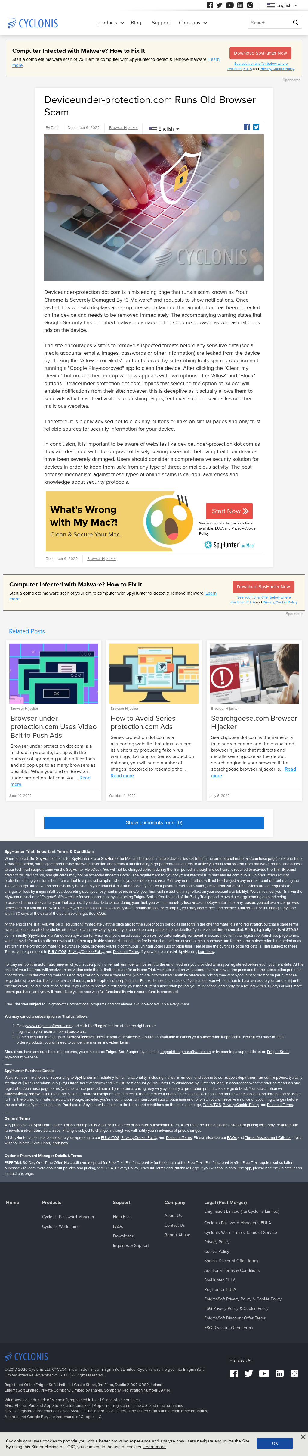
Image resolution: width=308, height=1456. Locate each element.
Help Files (122, 1216)
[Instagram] (250, 5)
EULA (247, 69)
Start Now (226, 511)
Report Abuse (177, 1234)
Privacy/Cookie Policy (277, 69)
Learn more (154, 1446)
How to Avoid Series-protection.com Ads (144, 722)
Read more (122, 776)
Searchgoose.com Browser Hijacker (254, 722)
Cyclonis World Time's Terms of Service (240, 1232)
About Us (173, 1215)
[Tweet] (256, 127)
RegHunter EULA (220, 1289)
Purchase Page (186, 1168)
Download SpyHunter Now (260, 53)
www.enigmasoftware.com (49, 1026)
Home (12, 1203)
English (166, 129)
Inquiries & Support (131, 1245)
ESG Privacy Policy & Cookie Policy (236, 1308)
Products (107, 23)
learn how (206, 951)
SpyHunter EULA (220, 1280)
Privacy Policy (126, 1168)
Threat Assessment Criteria (268, 1137)
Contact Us (175, 1225)
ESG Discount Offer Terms (228, 1327)
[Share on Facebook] (247, 127)
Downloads (123, 1236)
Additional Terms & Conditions (232, 1270)
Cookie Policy (216, 1251)
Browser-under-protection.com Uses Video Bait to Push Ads (54, 727)
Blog (136, 23)
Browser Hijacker (123, 127)
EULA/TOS (57, 951)
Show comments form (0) (154, 822)
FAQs (101, 913)
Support (161, 23)
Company (189, 23)
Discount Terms (126, 951)
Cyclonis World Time (61, 1226)
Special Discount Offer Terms (231, 1260)
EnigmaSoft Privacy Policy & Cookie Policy (243, 1299)
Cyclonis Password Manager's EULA (237, 1222)
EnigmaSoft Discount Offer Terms (235, 1318)
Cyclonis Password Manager (68, 1216)
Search (296, 22)
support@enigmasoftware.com (185, 1051)
